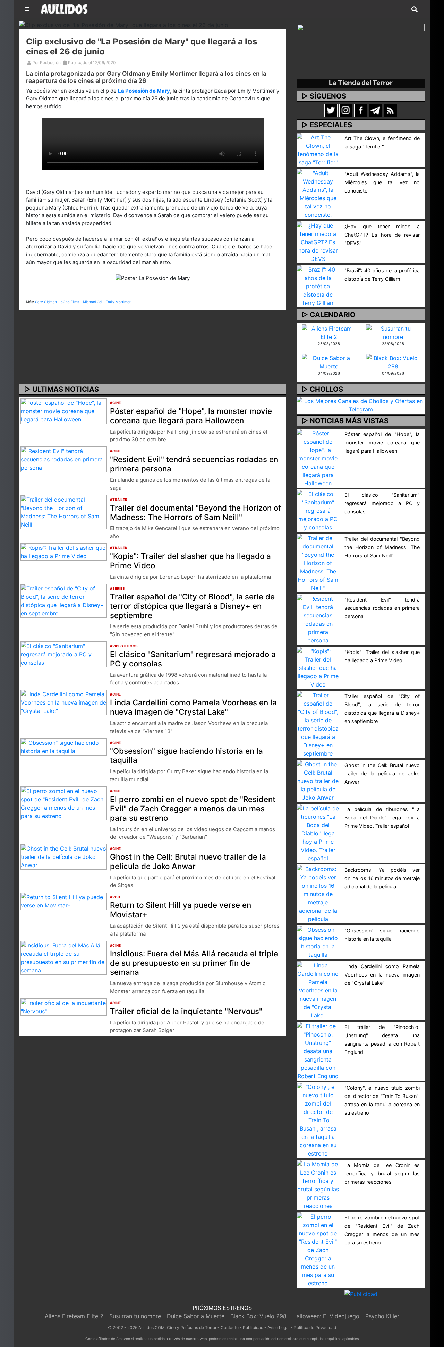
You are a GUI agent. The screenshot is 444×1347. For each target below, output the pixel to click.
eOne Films (70, 302)
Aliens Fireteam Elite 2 (74, 1316)
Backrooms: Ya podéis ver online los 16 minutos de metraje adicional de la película (382, 878)
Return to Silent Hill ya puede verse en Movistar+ (180, 909)
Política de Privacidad (315, 1327)
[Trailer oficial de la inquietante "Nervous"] (63, 1006)
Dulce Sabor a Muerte (195, 1316)
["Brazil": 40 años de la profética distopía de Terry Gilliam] (318, 285)
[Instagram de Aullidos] (345, 109)
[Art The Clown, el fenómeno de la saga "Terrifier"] (318, 149)
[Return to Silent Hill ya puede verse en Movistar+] (63, 900)
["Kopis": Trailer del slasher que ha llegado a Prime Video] (63, 551)
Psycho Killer (382, 1316)
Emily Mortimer (118, 302)
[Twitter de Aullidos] (331, 109)
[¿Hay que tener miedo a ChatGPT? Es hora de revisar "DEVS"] (318, 241)
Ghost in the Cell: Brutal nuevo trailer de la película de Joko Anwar (188, 861)
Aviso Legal (278, 1327)
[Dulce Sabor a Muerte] (329, 361)
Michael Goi (92, 302)
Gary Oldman (46, 302)
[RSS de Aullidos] (390, 109)
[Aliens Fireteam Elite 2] (329, 332)
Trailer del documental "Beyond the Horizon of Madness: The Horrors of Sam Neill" (195, 512)
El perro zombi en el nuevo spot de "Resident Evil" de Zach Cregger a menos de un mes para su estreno (192, 808)
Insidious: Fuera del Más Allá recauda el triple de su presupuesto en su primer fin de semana (194, 963)
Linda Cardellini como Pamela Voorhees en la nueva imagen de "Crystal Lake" (193, 707)
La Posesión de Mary (144, 90)
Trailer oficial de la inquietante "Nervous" (186, 1011)
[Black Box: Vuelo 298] (393, 361)
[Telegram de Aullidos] (375, 109)
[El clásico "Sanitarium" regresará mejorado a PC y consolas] (63, 653)
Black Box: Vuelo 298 (258, 1316)
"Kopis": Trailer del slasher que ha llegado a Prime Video (190, 560)
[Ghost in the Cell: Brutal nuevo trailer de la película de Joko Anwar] (63, 856)
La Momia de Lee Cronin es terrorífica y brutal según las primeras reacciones (382, 1173)
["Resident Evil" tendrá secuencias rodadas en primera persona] (63, 458)
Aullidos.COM (151, 1327)
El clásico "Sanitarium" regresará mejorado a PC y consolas (193, 658)
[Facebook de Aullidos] (360, 109)
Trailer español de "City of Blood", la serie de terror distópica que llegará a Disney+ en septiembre (192, 606)
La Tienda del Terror (361, 82)
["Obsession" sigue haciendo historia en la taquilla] (63, 746)
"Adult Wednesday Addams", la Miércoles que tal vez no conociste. (382, 182)
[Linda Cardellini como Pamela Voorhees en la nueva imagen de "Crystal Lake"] (63, 702)
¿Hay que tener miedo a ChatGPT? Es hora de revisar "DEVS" (382, 234)
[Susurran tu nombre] (393, 332)
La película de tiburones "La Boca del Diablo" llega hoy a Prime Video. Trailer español (382, 817)
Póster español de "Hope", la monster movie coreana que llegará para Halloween (191, 415)
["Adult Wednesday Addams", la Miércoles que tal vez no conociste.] (318, 193)
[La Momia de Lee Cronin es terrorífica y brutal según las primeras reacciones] (318, 1184)
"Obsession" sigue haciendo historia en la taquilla (186, 755)
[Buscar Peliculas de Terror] (414, 10)
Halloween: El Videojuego (325, 1316)
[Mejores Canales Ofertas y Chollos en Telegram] (361, 405)
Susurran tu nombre (135, 1316)
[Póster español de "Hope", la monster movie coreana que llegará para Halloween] (63, 410)
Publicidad (253, 1327)
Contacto (230, 1327)
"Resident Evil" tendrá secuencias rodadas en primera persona (194, 463)
